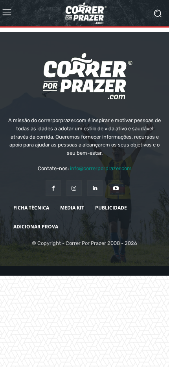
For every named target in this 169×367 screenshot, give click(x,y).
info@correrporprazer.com (101, 183)
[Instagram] (74, 202)
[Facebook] (53, 202)
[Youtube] (115, 202)
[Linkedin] (95, 202)
